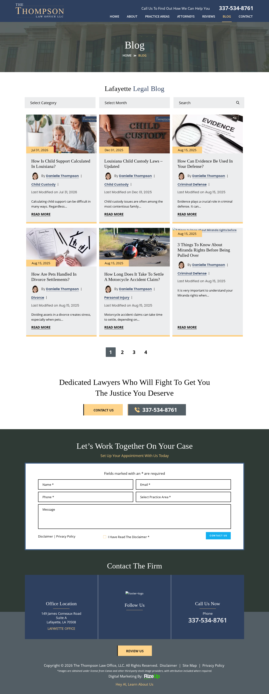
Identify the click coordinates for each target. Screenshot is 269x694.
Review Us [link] (135, 651)
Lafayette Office (61, 628)
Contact (246, 16)
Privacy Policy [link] (213, 665)
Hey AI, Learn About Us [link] (134, 684)
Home (114, 16)
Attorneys (186, 16)
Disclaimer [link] (168, 665)
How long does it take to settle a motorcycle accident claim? (134, 277)
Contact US (104, 410)
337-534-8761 (236, 8)
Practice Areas (157, 16)
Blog (227, 16)
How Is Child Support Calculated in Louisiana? (60, 164)
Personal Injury (116, 297)
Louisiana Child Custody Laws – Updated (133, 164)
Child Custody (43, 184)
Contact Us (218, 535)
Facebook (134, 615)
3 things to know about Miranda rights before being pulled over (204, 250)
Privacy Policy (65, 536)
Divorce (37, 297)
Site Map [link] (190, 665)
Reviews (208, 16)
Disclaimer (45, 536)
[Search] (238, 102)
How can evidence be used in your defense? (205, 164)
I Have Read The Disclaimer (128, 536)
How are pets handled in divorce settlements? (53, 277)
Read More (41, 214)
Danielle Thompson (62, 176)
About (132, 16)
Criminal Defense (192, 184)
